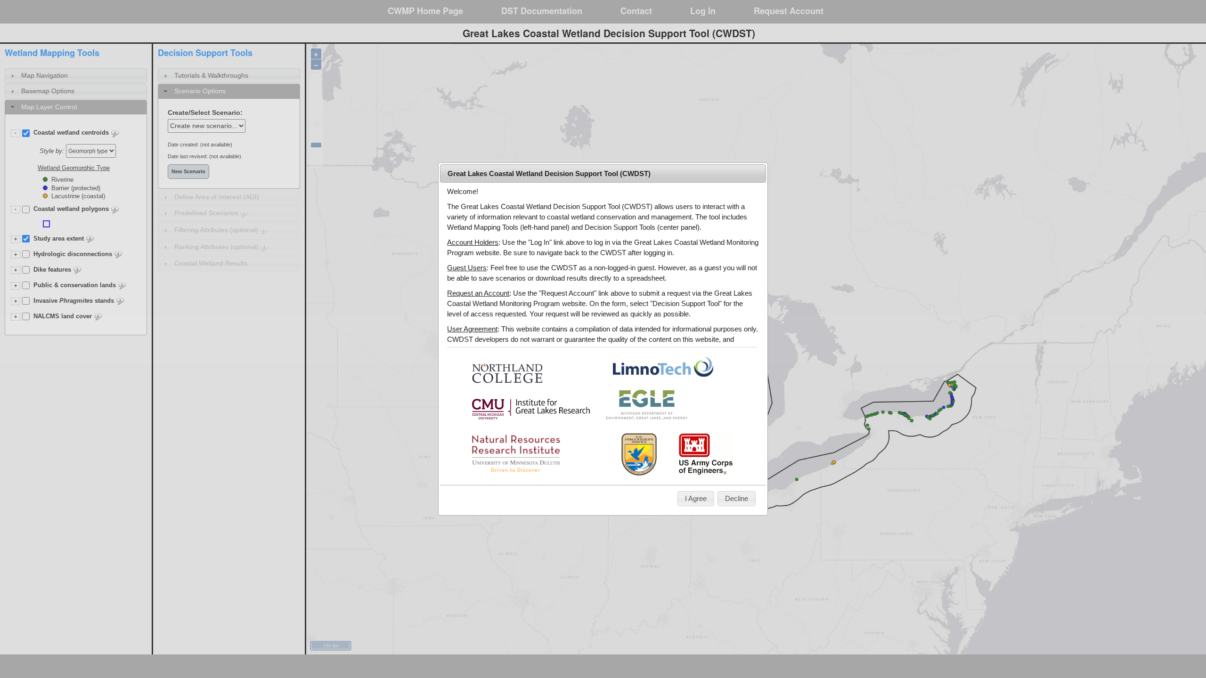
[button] (696, 498)
